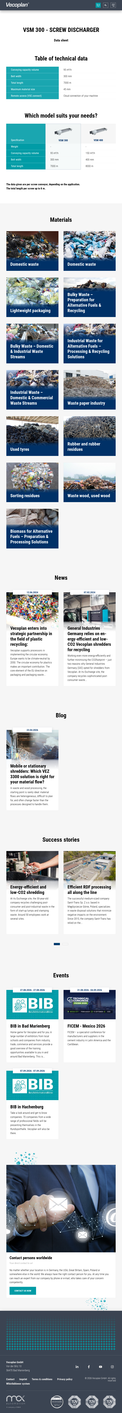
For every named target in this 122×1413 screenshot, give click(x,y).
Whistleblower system (18, 1383)
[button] (57, 944)
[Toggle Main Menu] (113, 5)
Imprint (23, 1379)
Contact (10, 1379)
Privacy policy (64, 1379)
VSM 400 (98, 140)
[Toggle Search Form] (105, 5)
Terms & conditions (42, 1379)
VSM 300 (63, 140)
